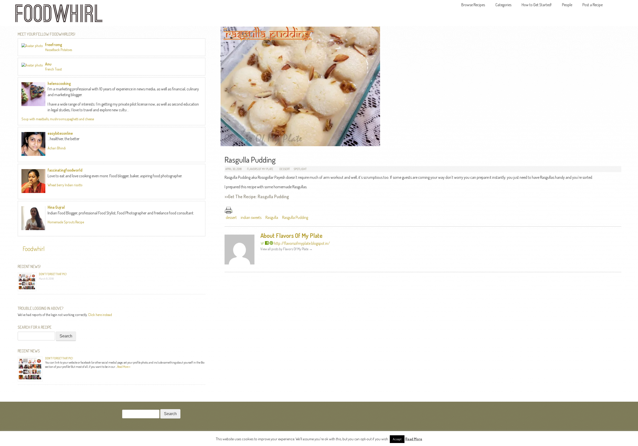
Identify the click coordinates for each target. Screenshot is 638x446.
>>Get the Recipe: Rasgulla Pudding (257, 196)
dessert (231, 217)
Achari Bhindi (57, 148)
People (567, 4)
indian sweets (251, 217)
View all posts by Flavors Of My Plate (286, 249)
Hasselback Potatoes (58, 50)
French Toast (53, 69)
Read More (413, 439)
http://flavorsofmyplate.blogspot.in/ (302, 243)
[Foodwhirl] (59, 15)
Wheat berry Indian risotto (65, 185)
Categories (503, 4)
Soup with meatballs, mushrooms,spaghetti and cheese (57, 119)
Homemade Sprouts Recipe (66, 222)
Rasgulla (271, 217)
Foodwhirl (34, 249)
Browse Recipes (473, 4)
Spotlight (300, 169)
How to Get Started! (537, 4)
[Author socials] (267, 243)
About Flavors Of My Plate (291, 235)
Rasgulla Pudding (295, 217)
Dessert (284, 169)
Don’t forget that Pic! (53, 274)
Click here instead (100, 315)
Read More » (123, 367)
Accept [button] (397, 439)
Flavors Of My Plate (260, 169)
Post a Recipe (592, 4)
